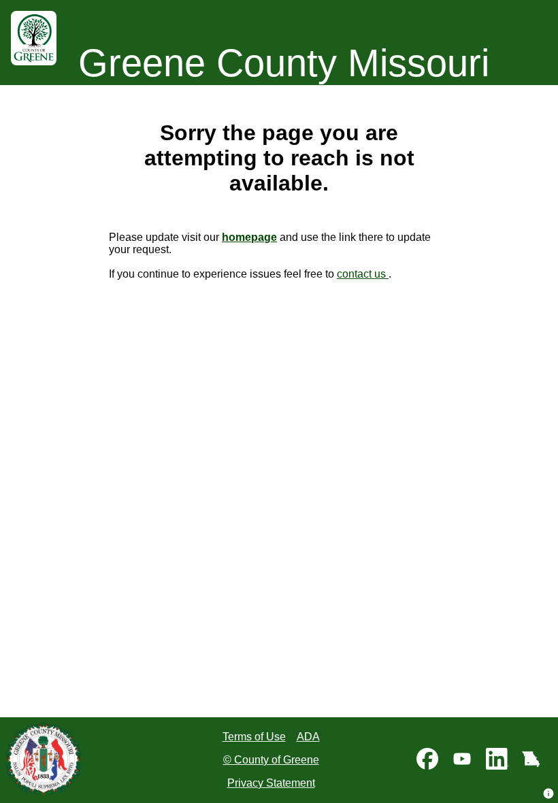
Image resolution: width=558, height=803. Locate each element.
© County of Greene (271, 760)
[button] (548, 793)
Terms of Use (254, 736)
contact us (363, 274)
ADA (308, 736)
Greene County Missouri (283, 63)
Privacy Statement (271, 783)
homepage (249, 237)
